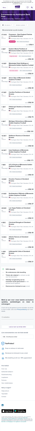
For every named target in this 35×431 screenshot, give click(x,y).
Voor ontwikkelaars (7, 383)
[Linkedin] (2, 405)
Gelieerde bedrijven (7, 371)
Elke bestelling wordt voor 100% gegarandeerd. (17, 1)
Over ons (4, 368)
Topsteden (4, 393)
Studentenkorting (6, 374)
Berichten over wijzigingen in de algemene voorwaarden (13, 421)
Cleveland (14, 12)
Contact (3, 396)
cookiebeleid (20, 418)
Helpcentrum (5, 391)
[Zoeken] (32, 7)
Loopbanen (4, 377)
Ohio (9, 12)
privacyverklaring (12, 418)
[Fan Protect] (7, 343)
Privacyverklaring (22, 309)
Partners (4, 380)
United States (4, 12)
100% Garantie (10, 269)
